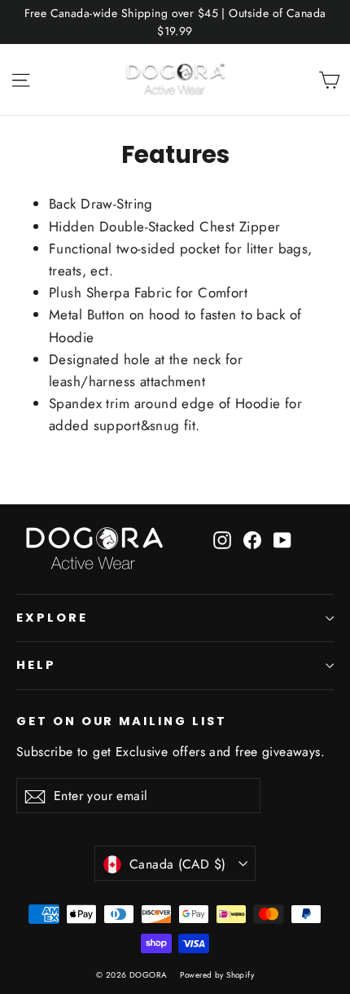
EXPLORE (52, 617)
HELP (36, 665)
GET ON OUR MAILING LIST (121, 721)
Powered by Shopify (217, 975)
